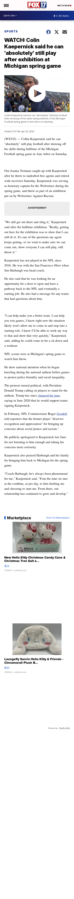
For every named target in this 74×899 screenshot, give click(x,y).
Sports (11, 31)
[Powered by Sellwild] (64, 728)
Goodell (62, 413)
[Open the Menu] (6, 5)
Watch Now (63, 5)
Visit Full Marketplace (58, 518)
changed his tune (49, 395)
